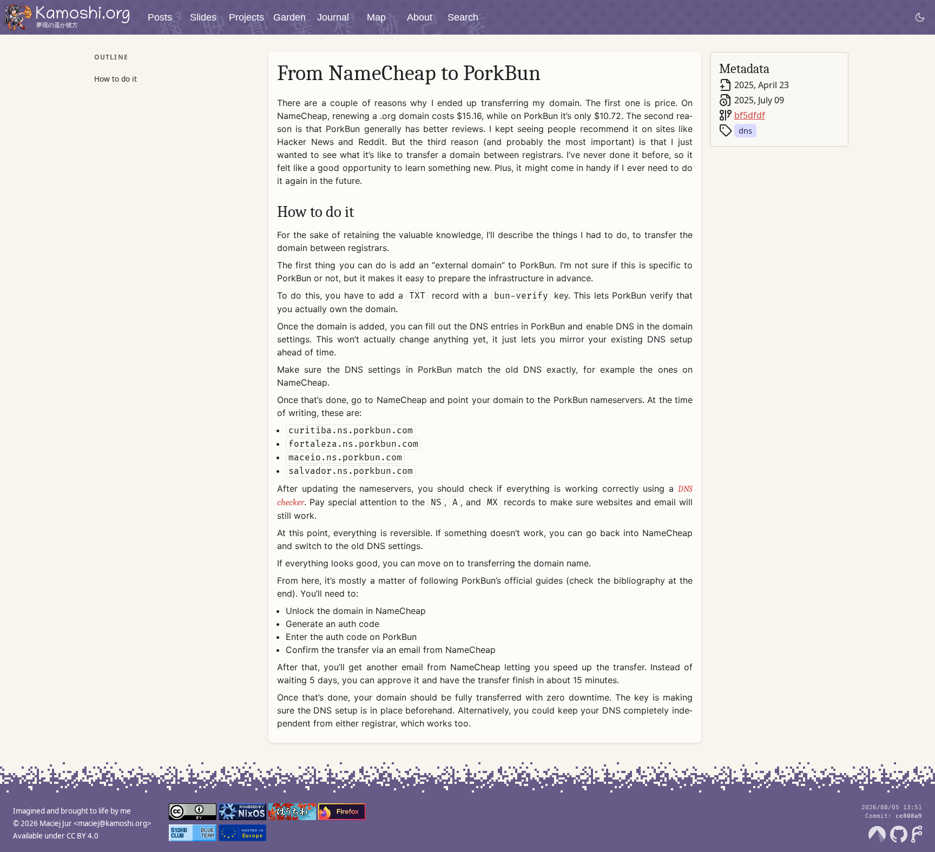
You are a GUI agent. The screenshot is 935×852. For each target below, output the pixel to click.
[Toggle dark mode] (920, 17)
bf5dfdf (749, 115)
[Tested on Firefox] (342, 812)
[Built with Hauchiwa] (292, 812)
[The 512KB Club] (192, 833)
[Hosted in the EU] (242, 833)
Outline (111, 57)
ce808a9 (909, 816)
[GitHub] (898, 834)
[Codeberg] (877, 834)
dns (745, 131)
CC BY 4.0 (82, 836)
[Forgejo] (916, 834)
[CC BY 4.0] (192, 812)
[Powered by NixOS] (242, 812)
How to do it (115, 79)
